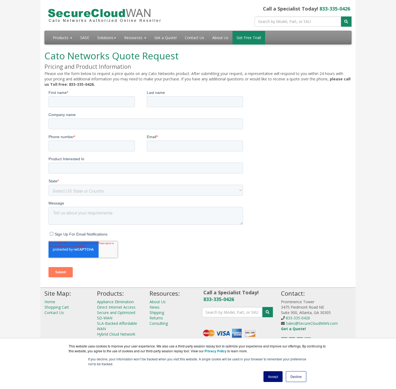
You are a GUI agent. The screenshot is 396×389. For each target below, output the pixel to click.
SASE (84, 37)
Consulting (159, 323)
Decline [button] (296, 376)
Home (49, 301)
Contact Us (194, 37)
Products (61, 37)
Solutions (105, 37)
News (154, 307)
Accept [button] (273, 376)
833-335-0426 (334, 8)
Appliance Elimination (115, 301)
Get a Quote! (165, 37)
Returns (156, 317)
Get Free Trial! (249, 37)
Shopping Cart (56, 307)
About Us (220, 37)
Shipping (157, 312)
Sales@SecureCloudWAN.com (312, 323)
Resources (134, 37)
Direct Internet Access (116, 307)
